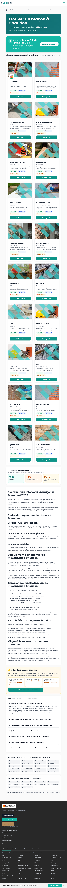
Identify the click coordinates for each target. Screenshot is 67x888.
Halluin (20, 873)
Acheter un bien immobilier (9, 830)
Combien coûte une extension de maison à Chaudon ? (29, 748)
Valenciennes (38, 858)
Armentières (54, 865)
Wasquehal (37, 873)
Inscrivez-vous (8, 824)
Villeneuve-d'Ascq (7, 858)
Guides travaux (6, 838)
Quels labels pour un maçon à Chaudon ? (24, 731)
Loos (19, 871)
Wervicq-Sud (22, 878)
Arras (19, 860)
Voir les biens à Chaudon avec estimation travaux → (25, 690)
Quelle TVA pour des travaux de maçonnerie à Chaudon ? (30, 736)
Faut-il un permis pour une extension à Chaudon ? (27, 742)
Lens (52, 860)
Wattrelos (37, 860)
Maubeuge (54, 863)
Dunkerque (54, 855)
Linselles (4, 878)
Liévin (36, 863)
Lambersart (5, 865)
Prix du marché (6, 833)
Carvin (36, 876)
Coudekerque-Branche (24, 868)
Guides (40, 849)
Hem (19, 876)
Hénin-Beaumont (23, 865)
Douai (3, 860)
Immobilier (6, 849)
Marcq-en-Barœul (7, 863)
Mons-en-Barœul (56, 868)
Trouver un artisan (7, 835)
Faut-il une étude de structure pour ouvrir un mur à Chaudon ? (31, 719)
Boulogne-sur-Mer (56, 858)
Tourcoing (37, 855)
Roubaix (20, 855)
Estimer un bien (8, 815)
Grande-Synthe (38, 871)
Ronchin (53, 873)
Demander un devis (9, 820)
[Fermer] (63, 885)
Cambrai (20, 863)
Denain (4, 873)
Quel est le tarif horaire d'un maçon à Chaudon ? (27, 704)
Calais (20, 858)
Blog (3, 843)
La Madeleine (38, 868)
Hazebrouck (5, 871)
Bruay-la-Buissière (7, 868)
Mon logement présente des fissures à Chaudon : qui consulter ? (32, 725)
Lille (3, 855)
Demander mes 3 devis (49, 44)
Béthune (36, 865)
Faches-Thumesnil (7, 876)
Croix (52, 871)
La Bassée (37, 878)
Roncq (52, 878)
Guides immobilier (7, 840)
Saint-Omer (54, 876)
